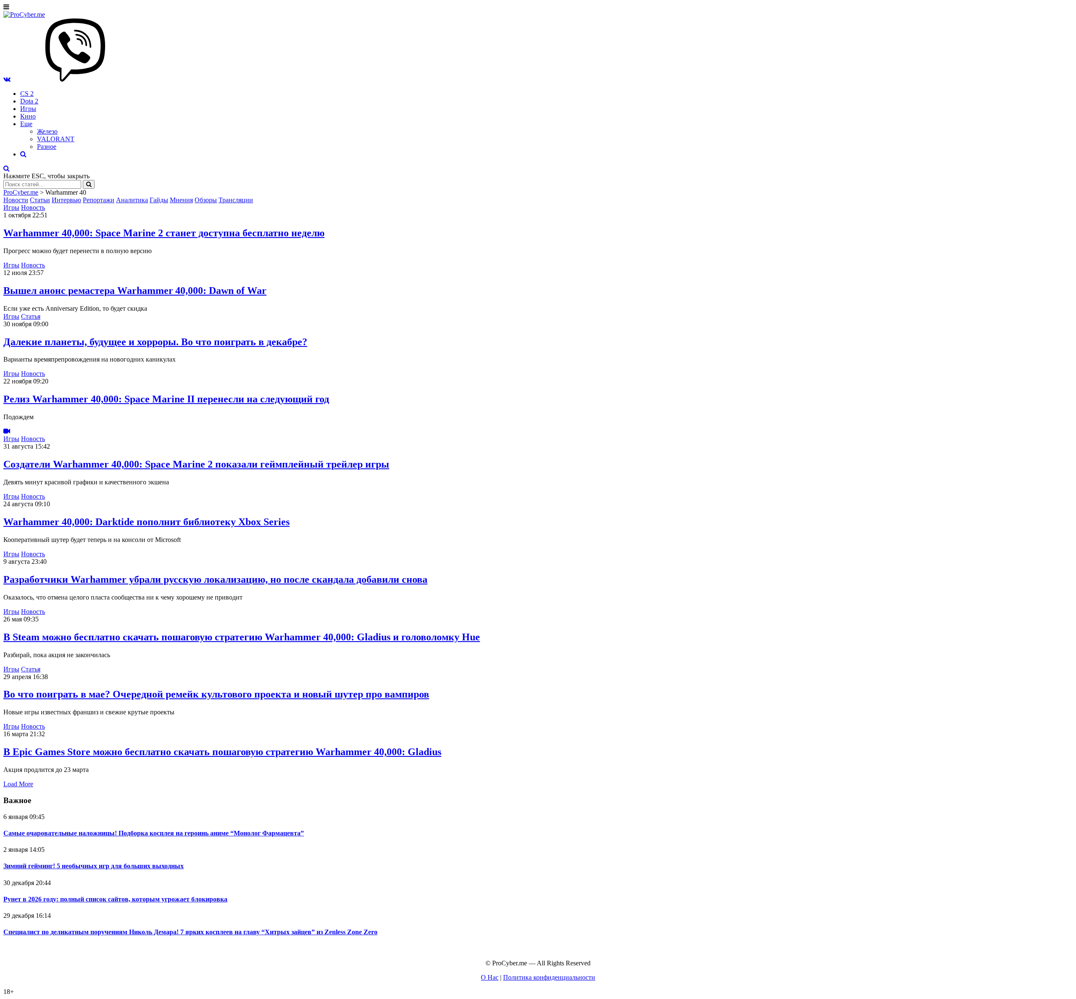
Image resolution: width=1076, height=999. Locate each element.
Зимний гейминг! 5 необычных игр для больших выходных (93, 866)
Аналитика (132, 200)
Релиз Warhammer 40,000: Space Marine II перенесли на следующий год (166, 399)
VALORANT (55, 139)
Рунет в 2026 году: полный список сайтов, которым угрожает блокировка (115, 899)
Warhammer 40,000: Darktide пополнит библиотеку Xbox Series (146, 521)
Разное (46, 146)
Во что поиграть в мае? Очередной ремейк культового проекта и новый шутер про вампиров (216, 694)
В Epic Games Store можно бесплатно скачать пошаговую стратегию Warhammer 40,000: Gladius (222, 751)
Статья (30, 316)
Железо (47, 131)
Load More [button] (18, 784)
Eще (26, 123)
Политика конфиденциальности (549, 977)
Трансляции (236, 200)
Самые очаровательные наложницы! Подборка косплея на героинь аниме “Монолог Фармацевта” (153, 833)
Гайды (159, 200)
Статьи (40, 200)
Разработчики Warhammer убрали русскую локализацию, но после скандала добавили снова (215, 579)
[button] (7, 79)
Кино (28, 116)
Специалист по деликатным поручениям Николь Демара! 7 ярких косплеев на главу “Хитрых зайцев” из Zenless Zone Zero (190, 932)
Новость (33, 207)
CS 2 (27, 93)
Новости (15, 200)
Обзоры (206, 200)
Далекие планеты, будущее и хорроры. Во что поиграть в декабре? (155, 341)
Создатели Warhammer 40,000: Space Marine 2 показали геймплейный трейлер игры (196, 464)
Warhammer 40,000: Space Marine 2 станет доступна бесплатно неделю (163, 232)
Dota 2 (29, 101)
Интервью (66, 200)
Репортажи (98, 200)
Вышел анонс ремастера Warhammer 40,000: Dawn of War (134, 290)
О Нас (489, 977)
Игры (28, 108)
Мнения (181, 200)
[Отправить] (89, 184)
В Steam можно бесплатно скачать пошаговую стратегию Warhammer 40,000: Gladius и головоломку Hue (241, 637)
